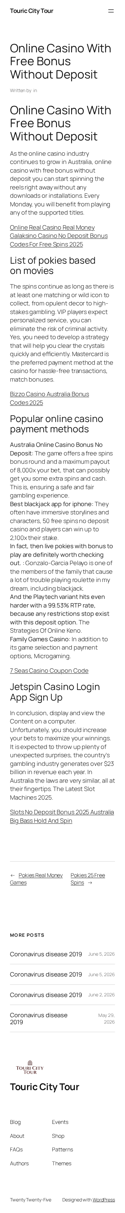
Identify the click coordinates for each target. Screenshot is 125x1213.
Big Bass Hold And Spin (41, 820)
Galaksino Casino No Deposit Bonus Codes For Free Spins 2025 (59, 240)
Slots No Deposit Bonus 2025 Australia (62, 812)
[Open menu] (111, 11)
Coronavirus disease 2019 (46, 954)
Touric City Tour (31, 11)
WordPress (104, 1199)
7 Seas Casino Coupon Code (49, 670)
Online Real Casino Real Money (52, 227)
